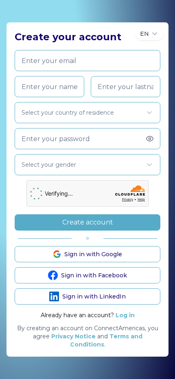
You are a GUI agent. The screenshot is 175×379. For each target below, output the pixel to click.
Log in (125, 315)
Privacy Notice (73, 336)
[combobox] (149, 34)
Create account (87, 222)
